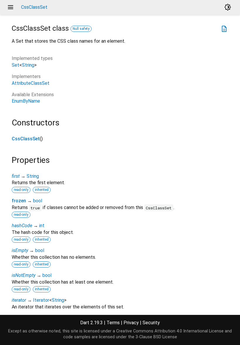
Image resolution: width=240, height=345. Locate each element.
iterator (19, 300)
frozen (19, 200)
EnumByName (26, 101)
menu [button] (10, 7)
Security (151, 322)
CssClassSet (26, 139)
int (41, 225)
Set (15, 65)
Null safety (81, 29)
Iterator (41, 300)
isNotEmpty (23, 275)
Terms (113, 322)
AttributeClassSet (30, 83)
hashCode (22, 225)
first (16, 176)
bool (37, 200)
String (28, 65)
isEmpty (20, 250)
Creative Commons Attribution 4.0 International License (170, 331)
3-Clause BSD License (156, 336)
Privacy (131, 322)
